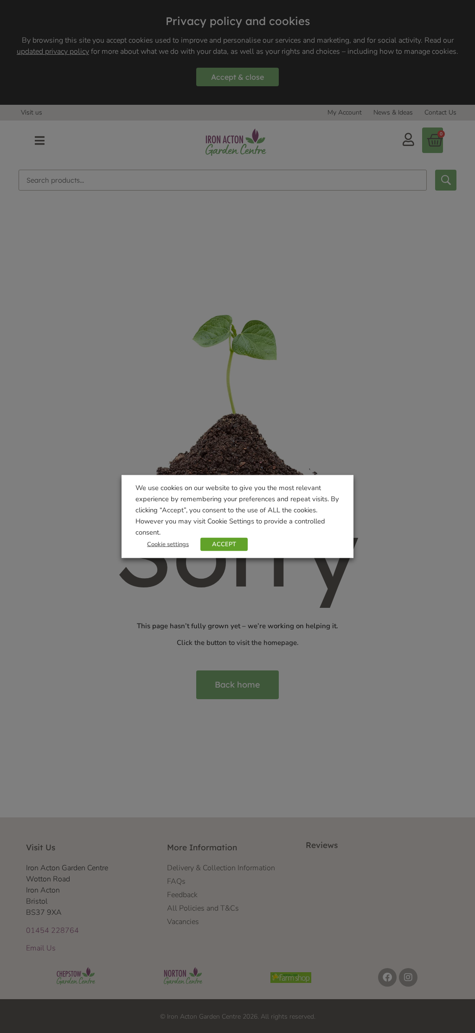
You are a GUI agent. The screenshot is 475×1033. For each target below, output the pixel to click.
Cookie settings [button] (168, 544)
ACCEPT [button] (224, 544)
